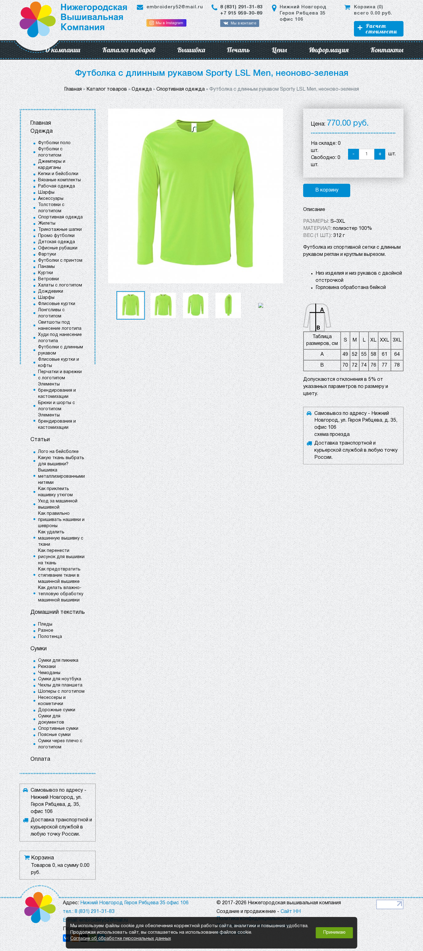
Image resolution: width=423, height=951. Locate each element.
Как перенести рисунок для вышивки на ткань (61, 557)
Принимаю (334, 933)
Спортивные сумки (58, 729)
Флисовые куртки (56, 304)
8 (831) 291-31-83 (241, 7)
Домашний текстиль (57, 612)
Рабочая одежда (56, 186)
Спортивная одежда (60, 217)
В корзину (326, 190)
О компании (63, 49)
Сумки (38, 649)
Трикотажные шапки (60, 230)
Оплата (40, 759)
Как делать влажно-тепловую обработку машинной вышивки (60, 594)
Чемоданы (49, 673)
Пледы (45, 624)
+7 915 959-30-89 (241, 13)
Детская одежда (56, 242)
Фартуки (47, 254)
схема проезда (332, 434)
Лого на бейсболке (58, 452)
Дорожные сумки (56, 710)
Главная (40, 123)
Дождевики (50, 292)
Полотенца (50, 637)
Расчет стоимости (381, 28)
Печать (238, 49)
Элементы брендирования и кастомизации (57, 390)
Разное (45, 631)
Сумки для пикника (58, 661)
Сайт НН (291, 912)
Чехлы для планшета (60, 685)
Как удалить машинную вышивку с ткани (60, 538)
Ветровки (48, 279)
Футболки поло (54, 143)
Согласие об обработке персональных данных (120, 939)
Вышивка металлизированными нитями (61, 476)
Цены (279, 49)
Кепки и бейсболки (58, 174)
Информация (329, 49)
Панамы (46, 267)
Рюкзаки (47, 667)
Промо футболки (56, 236)
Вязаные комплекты (59, 180)
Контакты (386, 49)
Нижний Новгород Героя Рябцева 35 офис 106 (303, 13)
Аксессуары (50, 199)
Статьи (40, 439)
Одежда (41, 131)
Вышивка (191, 49)
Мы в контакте (243, 23)
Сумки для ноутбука (59, 679)
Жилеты (46, 224)
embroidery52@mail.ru (174, 7)
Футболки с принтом (60, 261)
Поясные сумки (54, 735)
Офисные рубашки (57, 248)
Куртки (45, 273)
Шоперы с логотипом (61, 692)
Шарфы (46, 193)
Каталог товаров (128, 49)
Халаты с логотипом (60, 285)
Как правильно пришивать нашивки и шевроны (61, 520)
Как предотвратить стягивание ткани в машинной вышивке (59, 575)
